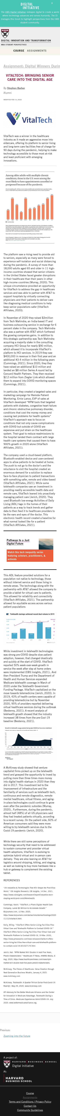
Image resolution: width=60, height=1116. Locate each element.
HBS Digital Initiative (15, 12)
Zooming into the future (16, 1035)
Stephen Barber (16, 88)
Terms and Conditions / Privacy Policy (30, 1101)
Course (18, 50)
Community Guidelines (30, 1110)
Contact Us (30, 1105)
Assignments (37, 50)
